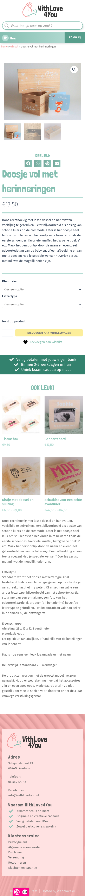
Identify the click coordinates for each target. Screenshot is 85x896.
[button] (74, 69)
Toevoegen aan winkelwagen (48, 333)
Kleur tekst (10, 281)
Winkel (14, 46)
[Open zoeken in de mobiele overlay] (42, 25)
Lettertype (9, 296)
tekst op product (13, 321)
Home (4, 46)
